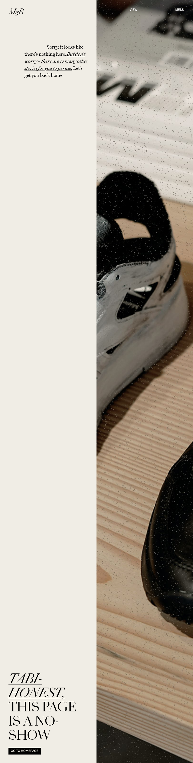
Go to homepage (24, 751)
